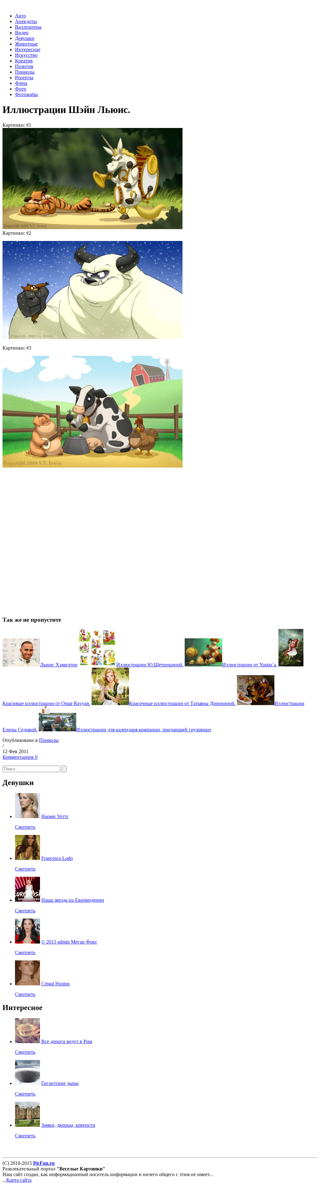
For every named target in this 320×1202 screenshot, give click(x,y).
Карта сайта (19, 1180)
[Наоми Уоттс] (27, 816)
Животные (26, 44)
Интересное (27, 49)
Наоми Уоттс (55, 816)
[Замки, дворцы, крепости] (27, 1125)
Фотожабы (26, 94)
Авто (20, 15)
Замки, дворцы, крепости (68, 1125)
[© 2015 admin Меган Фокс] (27, 941)
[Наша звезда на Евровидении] (27, 900)
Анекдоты (26, 21)
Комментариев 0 (20, 757)
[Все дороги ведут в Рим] (27, 1041)
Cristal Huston (55, 983)
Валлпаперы (28, 27)
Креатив (24, 60)
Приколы (25, 72)
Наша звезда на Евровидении (72, 900)
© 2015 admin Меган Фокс (69, 941)
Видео (21, 32)
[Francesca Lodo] (27, 858)
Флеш (21, 83)
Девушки (24, 38)
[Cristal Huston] (27, 983)
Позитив (24, 66)
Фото (20, 88)
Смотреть (25, 827)
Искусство (26, 55)
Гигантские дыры (60, 1083)
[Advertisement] (93, 536)
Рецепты (24, 77)
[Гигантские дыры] (27, 1083)
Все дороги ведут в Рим (66, 1041)
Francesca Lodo (57, 858)
